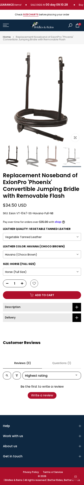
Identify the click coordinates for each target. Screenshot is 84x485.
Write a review (42, 395)
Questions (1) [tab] (61, 363)
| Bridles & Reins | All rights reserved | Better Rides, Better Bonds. (42, 480)
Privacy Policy (31, 472)
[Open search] (7, 375)
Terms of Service (53, 472)
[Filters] (17, 375)
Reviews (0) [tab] (22, 363)
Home (7, 37)
